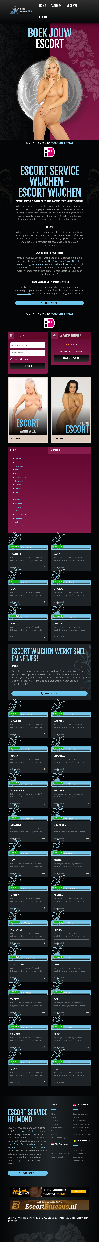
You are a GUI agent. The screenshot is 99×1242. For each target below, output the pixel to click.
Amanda (15, 438)
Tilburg (27, 264)
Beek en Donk (20, 477)
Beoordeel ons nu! (71, 358)
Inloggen (28, 366)
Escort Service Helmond (20, 1217)
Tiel (50, 261)
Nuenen (18, 462)
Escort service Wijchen (24, 1131)
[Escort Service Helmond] (20, 10)
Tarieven (56, 5)
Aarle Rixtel (19, 466)
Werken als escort (58, 1127)
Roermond (47, 264)
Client (16, 359)
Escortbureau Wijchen (35, 1147)
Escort (26, 359)
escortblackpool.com (81, 1131)
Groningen (58, 261)
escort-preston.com (81, 1127)
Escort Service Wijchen (25, 1144)
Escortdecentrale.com (60, 1153)
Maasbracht (19, 526)
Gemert (18, 488)
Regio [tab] (13, 450)
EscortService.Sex (58, 1157)
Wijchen (18, 511)
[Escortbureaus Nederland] (49, 1204)
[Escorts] (49, 1191)
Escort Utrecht (72, 261)
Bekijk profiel (15, 567)
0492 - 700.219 (24, 293)
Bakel (17, 473)
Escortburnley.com (80, 1114)
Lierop (68, 264)
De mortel (19, 481)
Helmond (59, 264)
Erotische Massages (59, 1137)
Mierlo (17, 500)
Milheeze (36, 264)
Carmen (59, 438)
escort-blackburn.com (81, 1134)
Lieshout (18, 496)
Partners (54, 1117)
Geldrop (18, 458)
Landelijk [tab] (55, 450)
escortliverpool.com (81, 1124)
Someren (18, 507)
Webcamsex (56, 1131)
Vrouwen (72, 5)
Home (42, 5)
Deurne (42, 261)
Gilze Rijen (19, 518)
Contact (44, 17)
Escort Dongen (20, 514)
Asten (19, 264)
